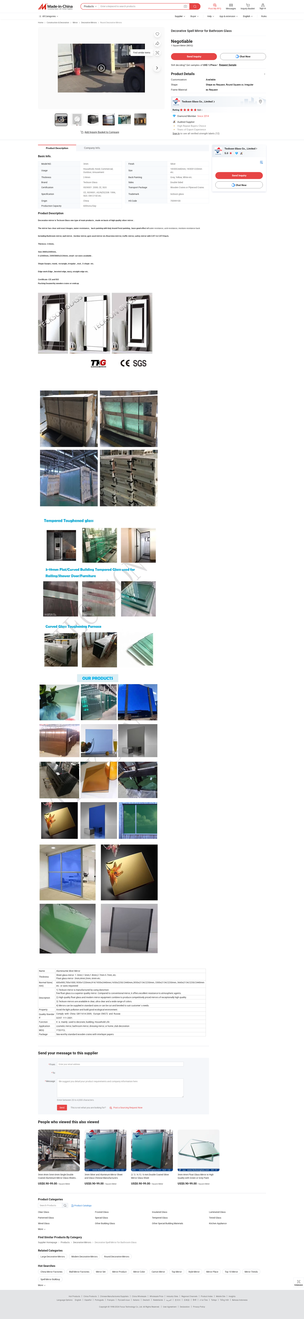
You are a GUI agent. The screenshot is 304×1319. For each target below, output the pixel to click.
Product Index (207, 1296)
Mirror (75, 22)
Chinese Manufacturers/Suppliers (114, 1296)
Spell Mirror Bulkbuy (50, 1279)
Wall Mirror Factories (79, 1271)
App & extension (227, 16)
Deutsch (146, 1300)
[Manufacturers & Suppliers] (55, 6)
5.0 (227, 153)
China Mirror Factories (51, 1271)
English (78, 1300)
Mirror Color (139, 1271)
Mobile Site (220, 1296)
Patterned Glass (46, 1217)
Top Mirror (177, 1271)
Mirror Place (212, 1271)
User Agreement (170, 1306)
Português (99, 1300)
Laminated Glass (217, 1211)
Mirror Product (119, 1271)
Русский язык (124, 1300)
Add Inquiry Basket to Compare (102, 132)
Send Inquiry (194, 56)
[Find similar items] (157, 53)
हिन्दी (194, 1300)
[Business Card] (261, 162)
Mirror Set (101, 1271)
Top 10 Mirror (231, 1271)
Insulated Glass (159, 1211)
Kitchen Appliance (218, 1223)
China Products (90, 1296)
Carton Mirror (158, 1271)
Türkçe (214, 1300)
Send (62, 1107)
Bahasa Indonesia (239, 1300)
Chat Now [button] (245, 56)
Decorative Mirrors (89, 22)
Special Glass (101, 1217)
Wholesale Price (156, 1296)
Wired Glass (44, 1223)
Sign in (263, 8)
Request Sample (227, 65)
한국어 (177, 1300)
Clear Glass (43, 1211)
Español (88, 1300)
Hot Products (74, 1296)
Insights (232, 1296)
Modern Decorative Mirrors (84, 1256)
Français (110, 1300)
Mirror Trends (251, 1271)
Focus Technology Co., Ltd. (131, 1306)
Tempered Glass (160, 1217)
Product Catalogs (83, 1205)
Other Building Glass (105, 1223)
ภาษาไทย (204, 1300)
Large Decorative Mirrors (53, 1256)
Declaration (185, 1306)
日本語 (187, 1300)
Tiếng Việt (224, 1300)
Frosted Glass (102, 1211)
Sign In (176, 133)
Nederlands (158, 1300)
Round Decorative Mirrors (111, 22)
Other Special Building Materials (167, 1223)
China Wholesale (139, 1296)
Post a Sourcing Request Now (126, 1107)
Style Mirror (194, 1271)
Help (209, 16)
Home (40, 22)
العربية (168, 1300)
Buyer (193, 16)
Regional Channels (189, 1296)
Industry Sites (172, 1296)
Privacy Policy (199, 1306)
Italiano (136, 1300)
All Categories (49, 16)
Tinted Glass (215, 1217)
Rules (264, 16)
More (41, 1229)
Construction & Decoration (58, 22)
